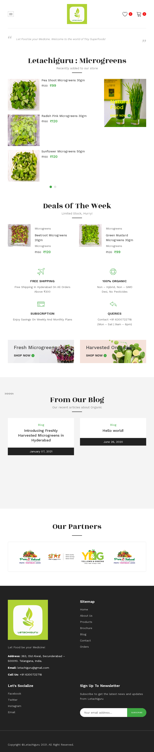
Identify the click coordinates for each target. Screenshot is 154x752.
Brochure (86, 628)
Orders (84, 646)
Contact (85, 640)
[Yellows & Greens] (92, 557)
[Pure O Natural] (30, 557)
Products (86, 621)
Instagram (14, 706)
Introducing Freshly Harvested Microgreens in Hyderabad (41, 435)
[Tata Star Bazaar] (61, 557)
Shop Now (118, 115)
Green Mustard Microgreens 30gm (119, 238)
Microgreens (43, 228)
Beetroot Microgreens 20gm (51, 238)
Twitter (12, 699)
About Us (86, 615)
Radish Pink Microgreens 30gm (64, 116)
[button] (51, 187)
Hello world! (113, 430)
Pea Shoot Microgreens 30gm (63, 80)
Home (84, 609)
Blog (41, 424)
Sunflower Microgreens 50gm (63, 151)
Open (11, 14)
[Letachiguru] (77, 13)
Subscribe (136, 712)
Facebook (14, 693)
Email (11, 712)
